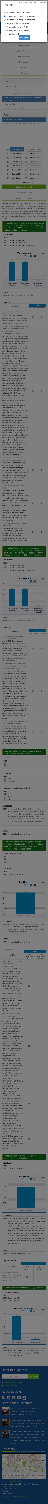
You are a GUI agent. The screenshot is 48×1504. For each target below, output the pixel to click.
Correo (35, 2)
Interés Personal (13, 34)
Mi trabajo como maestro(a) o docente (21, 16)
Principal (24, 2)
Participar (24, 37)
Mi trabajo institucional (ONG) (17, 27)
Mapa (44, 2)
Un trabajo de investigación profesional (21, 19)
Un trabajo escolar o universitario (19, 23)
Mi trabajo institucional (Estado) (18, 30)
